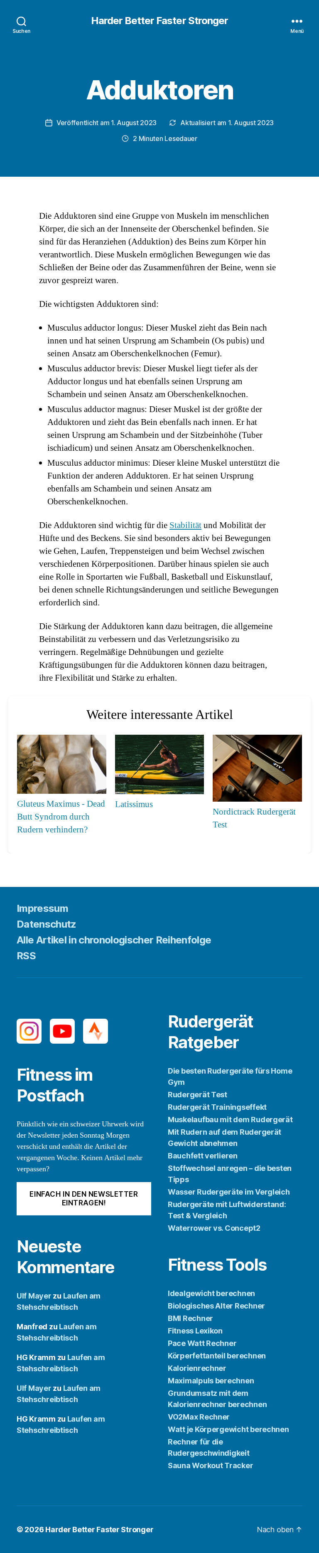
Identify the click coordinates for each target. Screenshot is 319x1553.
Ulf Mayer (34, 1295)
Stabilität (185, 525)
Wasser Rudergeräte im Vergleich (229, 1192)
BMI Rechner (190, 1318)
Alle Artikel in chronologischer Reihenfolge (114, 940)
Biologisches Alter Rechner (216, 1305)
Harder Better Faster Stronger (159, 21)
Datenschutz (46, 924)
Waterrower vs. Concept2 (214, 1228)
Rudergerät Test (197, 1094)
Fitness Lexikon (195, 1330)
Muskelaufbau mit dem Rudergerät (230, 1119)
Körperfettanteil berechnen (217, 1355)
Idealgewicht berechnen (211, 1293)
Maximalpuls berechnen (211, 1380)
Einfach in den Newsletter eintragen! (83, 1198)
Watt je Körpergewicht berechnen (228, 1429)
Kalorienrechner (197, 1368)
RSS (26, 956)
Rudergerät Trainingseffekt (217, 1107)
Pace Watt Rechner (202, 1343)
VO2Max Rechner (199, 1416)
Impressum (42, 908)
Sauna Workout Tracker (210, 1465)
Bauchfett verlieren (203, 1155)
